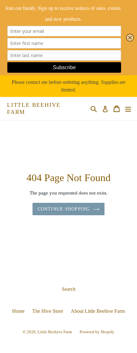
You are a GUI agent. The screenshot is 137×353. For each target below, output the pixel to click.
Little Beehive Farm (34, 108)
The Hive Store (47, 311)
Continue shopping (64, 209)
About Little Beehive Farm (98, 311)
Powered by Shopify (97, 331)
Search (69, 289)
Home (18, 311)
